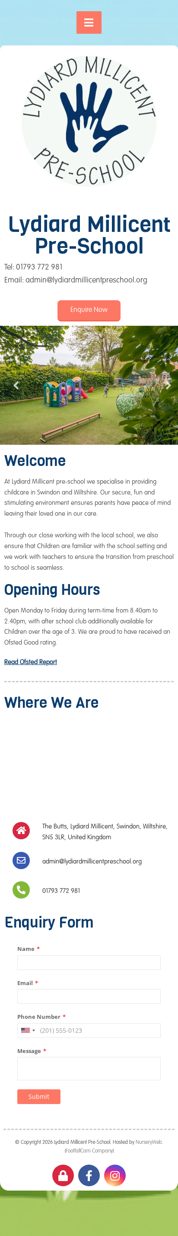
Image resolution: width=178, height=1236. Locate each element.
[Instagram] (115, 1175)
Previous (13, 385)
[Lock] (63, 1175)
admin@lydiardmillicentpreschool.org (92, 861)
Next (165, 385)
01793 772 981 (61, 891)
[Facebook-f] (89, 1175)
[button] (89, 310)
